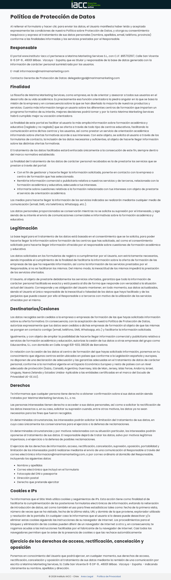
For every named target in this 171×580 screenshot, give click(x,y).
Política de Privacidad (109, 576)
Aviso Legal (87, 576)
